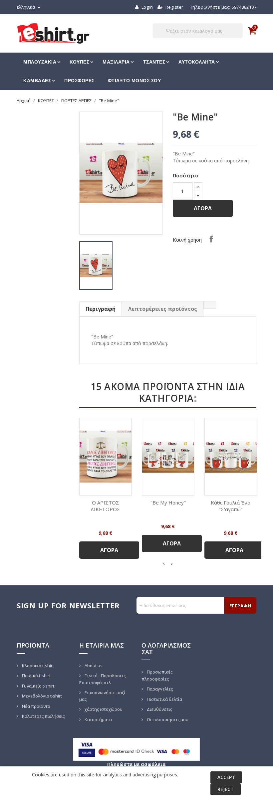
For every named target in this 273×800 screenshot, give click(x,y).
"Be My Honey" (168, 502)
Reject (225, 789)
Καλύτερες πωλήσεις (43, 716)
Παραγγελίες (159, 689)
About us (93, 666)
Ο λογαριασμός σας (166, 648)
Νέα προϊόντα (35, 706)
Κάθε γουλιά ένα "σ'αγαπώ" (230, 505)
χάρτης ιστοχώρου (103, 709)
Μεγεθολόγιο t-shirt (41, 696)
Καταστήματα (98, 719)
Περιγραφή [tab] (101, 308)
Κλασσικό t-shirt (37, 666)
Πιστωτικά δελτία (164, 699)
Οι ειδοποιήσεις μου (167, 719)
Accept (226, 777)
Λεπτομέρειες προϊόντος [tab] (162, 308)
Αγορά (203, 208)
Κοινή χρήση (211, 239)
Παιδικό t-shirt (36, 676)
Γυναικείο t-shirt (37, 686)
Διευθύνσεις (159, 709)
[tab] (209, 305)
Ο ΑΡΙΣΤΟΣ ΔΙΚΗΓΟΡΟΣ (105, 505)
